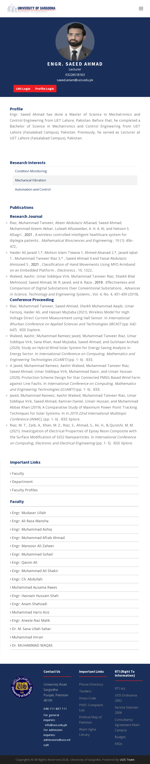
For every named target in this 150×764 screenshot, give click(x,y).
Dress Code (87, 698)
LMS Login (23, 89)
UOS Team (127, 759)
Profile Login (44, 89)
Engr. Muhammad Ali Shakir (35, 570)
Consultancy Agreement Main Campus (127, 724)
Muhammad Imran (27, 637)
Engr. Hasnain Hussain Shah (35, 595)
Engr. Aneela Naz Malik (31, 620)
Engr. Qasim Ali (24, 562)
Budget (120, 737)
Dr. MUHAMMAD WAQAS (32, 645)
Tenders (85, 691)
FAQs (118, 744)
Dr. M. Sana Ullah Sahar (31, 628)
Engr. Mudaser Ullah (29, 512)
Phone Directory (91, 684)
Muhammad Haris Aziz (30, 612)
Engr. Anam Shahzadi (29, 603)
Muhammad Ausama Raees (34, 587)
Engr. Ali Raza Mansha (30, 521)
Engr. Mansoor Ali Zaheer (33, 545)
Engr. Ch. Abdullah (27, 579)
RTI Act (120, 688)
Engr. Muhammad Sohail (32, 554)
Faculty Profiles (25, 490)
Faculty (18, 473)
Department (22, 481)
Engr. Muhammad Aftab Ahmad (38, 537)
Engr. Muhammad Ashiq (32, 529)
